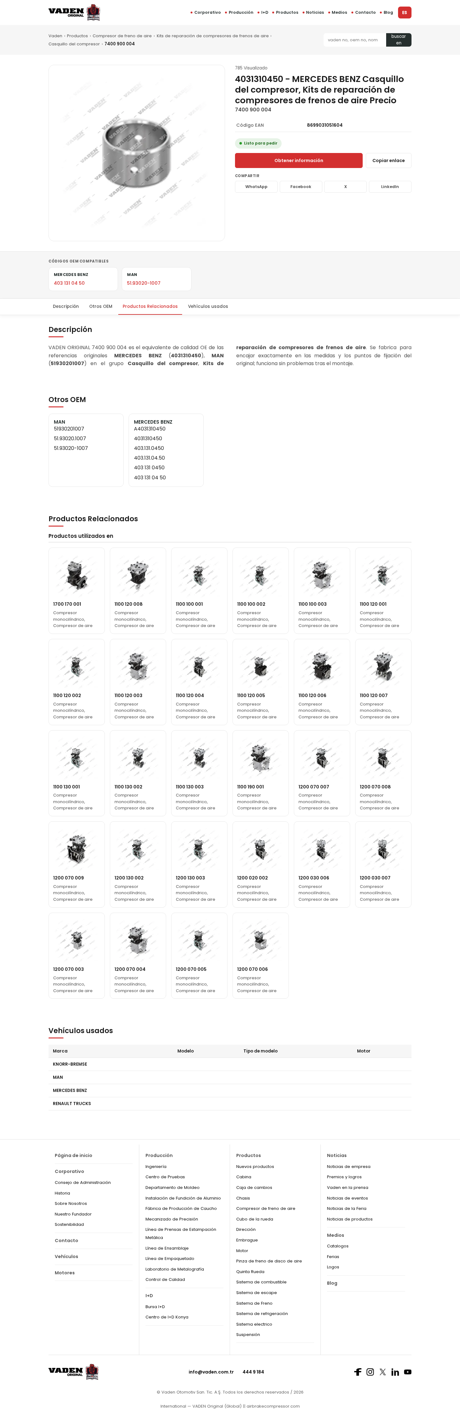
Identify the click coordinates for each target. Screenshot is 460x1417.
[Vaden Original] (74, 12)
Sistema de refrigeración (262, 1314)
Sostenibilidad (69, 1224)
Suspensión (248, 1335)
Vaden (55, 36)
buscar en (398, 39)
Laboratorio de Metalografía (175, 1269)
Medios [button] (339, 12)
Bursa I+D (155, 1307)
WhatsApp (256, 186)
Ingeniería (156, 1167)
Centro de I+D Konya (167, 1317)
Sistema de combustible (261, 1282)
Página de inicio (73, 1155)
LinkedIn (390, 186)
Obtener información (298, 160)
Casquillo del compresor (74, 44)
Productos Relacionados (150, 306)
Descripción (66, 306)
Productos (287, 12)
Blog (388, 12)
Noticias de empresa (349, 1167)
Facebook (300, 186)
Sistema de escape (256, 1293)
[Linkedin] (395, 1372)
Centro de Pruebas (165, 1177)
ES (404, 13)
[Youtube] (407, 1372)
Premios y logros (344, 1177)
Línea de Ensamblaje (167, 1248)
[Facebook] (357, 1372)
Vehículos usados (208, 306)
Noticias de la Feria (346, 1208)
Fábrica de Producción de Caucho (181, 1208)
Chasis (243, 1198)
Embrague (247, 1240)
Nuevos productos (255, 1167)
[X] (382, 1372)
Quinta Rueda (250, 1272)
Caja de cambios (254, 1187)
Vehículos (66, 1256)
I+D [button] (264, 12)
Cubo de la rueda (254, 1219)
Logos (333, 1267)
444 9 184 (253, 1372)
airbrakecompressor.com (272, 1406)
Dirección (246, 1229)
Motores (65, 1273)
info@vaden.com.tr (211, 1372)
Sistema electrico (254, 1324)
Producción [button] (241, 12)
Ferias (333, 1257)
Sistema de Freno (254, 1303)
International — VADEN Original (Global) (201, 1406)
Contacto (365, 12)
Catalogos (338, 1246)
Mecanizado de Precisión (172, 1219)
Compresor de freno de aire (122, 36)
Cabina (243, 1177)
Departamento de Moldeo (173, 1187)
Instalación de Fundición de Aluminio (183, 1198)
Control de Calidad (165, 1279)
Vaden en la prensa (347, 1187)
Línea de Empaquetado (170, 1259)
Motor (242, 1251)
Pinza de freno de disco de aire (269, 1261)
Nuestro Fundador (73, 1214)
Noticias (315, 12)
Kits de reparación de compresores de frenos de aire (213, 36)
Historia (62, 1193)
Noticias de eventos (347, 1198)
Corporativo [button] (207, 12)
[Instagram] (370, 1372)
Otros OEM (100, 306)
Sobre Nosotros (71, 1203)
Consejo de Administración (83, 1182)
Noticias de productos (350, 1219)
